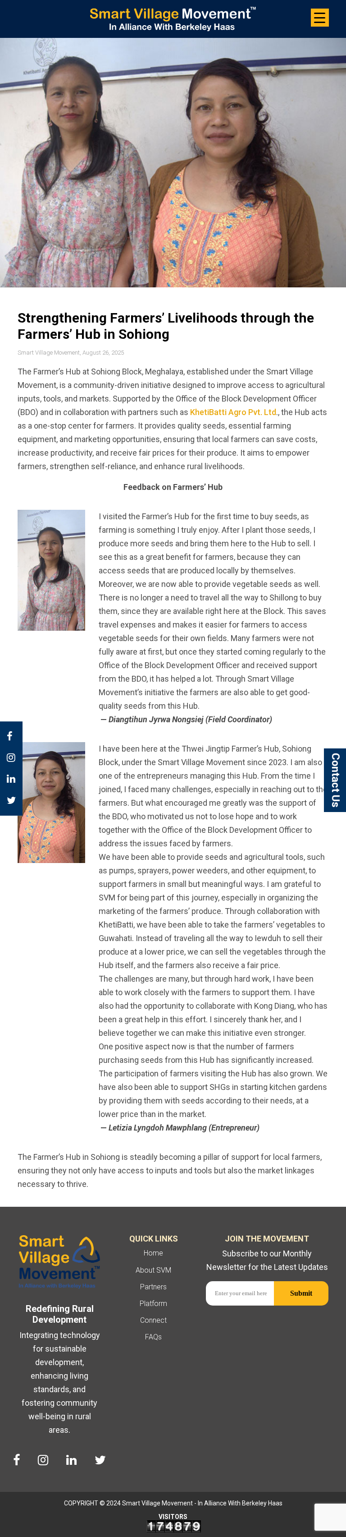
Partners (153, 1287)
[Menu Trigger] (320, 18)
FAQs (153, 1337)
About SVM (153, 1270)
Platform (153, 1303)
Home (153, 1253)
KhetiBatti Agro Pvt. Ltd (233, 412)
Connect (153, 1320)
